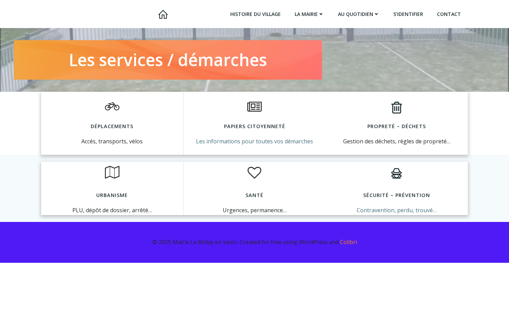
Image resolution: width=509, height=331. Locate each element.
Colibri (348, 242)
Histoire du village (255, 14)
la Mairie (306, 14)
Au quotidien (355, 14)
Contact (449, 14)
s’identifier (408, 14)
